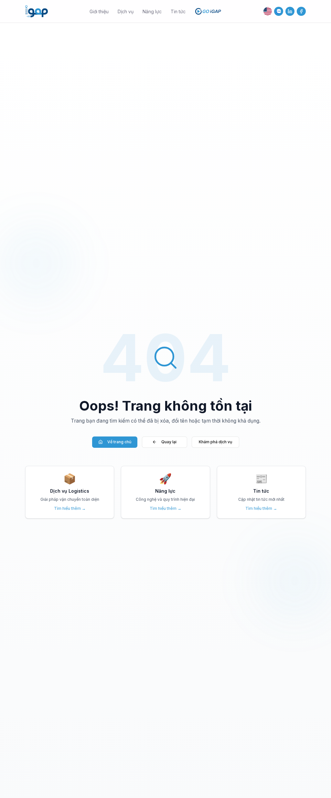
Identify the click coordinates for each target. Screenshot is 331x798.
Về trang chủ (119, 441)
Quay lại (168, 441)
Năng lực (152, 11)
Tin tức (178, 11)
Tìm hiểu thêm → (70, 508)
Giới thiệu (99, 11)
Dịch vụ (125, 11)
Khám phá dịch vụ (215, 441)
